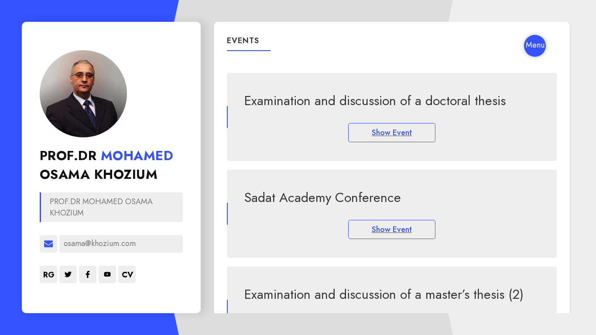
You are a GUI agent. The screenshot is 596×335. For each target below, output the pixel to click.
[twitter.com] (68, 274)
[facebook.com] (87, 274)
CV (127, 274)
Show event (392, 132)
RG (49, 274)
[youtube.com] (107, 274)
